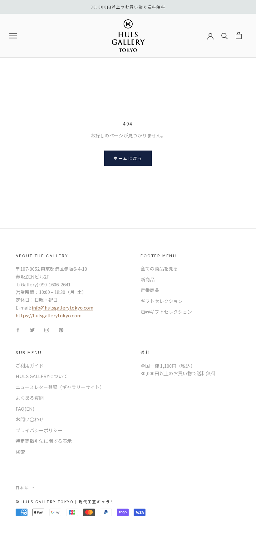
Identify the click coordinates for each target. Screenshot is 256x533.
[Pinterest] (61, 329)
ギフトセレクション (161, 301)
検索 (20, 451)
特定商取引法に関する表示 (44, 441)
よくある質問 (30, 397)
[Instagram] (46, 329)
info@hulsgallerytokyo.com (62, 307)
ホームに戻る (128, 158)
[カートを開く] (239, 35)
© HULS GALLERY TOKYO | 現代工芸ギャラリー (67, 501)
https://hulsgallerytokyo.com (48, 315)
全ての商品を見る (159, 268)
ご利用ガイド (30, 365)
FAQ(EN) (25, 408)
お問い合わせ (30, 419)
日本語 (22, 487)
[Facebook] (18, 329)
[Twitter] (32, 329)
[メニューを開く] (13, 35)
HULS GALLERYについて (42, 376)
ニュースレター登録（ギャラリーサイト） (60, 387)
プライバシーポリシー (39, 430)
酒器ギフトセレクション (166, 311)
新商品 (147, 279)
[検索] (224, 35)
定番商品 (149, 290)
